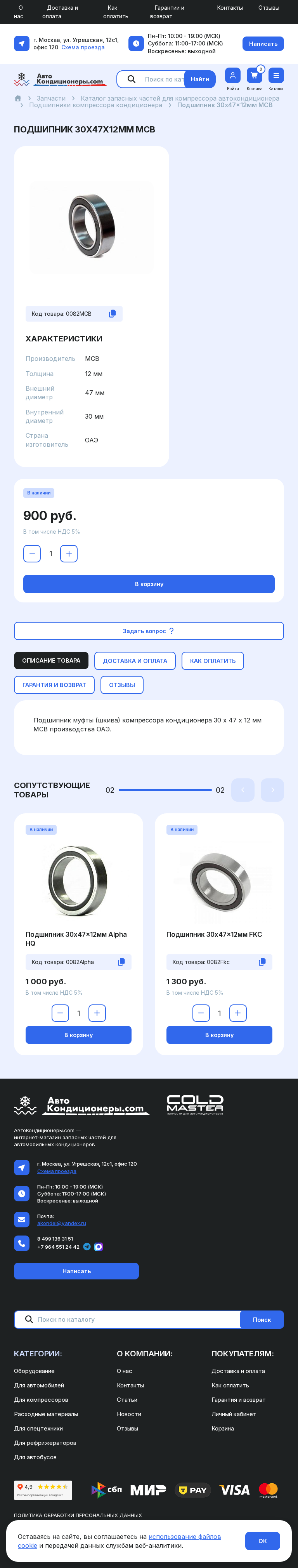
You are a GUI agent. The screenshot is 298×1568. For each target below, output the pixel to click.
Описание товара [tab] (51, 660)
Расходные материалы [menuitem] (46, 1414)
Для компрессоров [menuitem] (41, 1399)
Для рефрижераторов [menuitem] (45, 1442)
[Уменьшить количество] (32, 553)
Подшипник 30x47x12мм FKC (214, 934)
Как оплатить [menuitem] (115, 11)
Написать (263, 43)
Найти (200, 79)
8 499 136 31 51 (55, 1239)
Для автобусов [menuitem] (35, 1457)
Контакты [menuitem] (230, 7)
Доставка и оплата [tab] (135, 661)
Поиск (262, 1319)
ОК (262, 1541)
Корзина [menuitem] (222, 1428)
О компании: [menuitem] (145, 1353)
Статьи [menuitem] (127, 1399)
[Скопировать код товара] (112, 314)
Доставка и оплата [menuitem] (60, 11)
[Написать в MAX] (98, 1247)
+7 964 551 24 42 (58, 1247)
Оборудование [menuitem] (34, 1371)
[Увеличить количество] (69, 553)
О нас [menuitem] (18, 11)
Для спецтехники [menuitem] (38, 1428)
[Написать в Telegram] (87, 1247)
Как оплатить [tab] (213, 661)
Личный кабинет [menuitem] (233, 1414)
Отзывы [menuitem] (268, 7)
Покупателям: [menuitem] (242, 1353)
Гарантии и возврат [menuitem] (167, 11)
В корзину (149, 584)
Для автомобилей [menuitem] (39, 1385)
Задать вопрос (145, 631)
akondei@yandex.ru (61, 1223)
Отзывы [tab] (122, 685)
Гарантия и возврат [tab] (54, 685)
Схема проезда (83, 47)
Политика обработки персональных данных (78, 1515)
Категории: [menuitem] (38, 1353)
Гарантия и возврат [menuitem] (238, 1399)
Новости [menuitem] (129, 1414)
